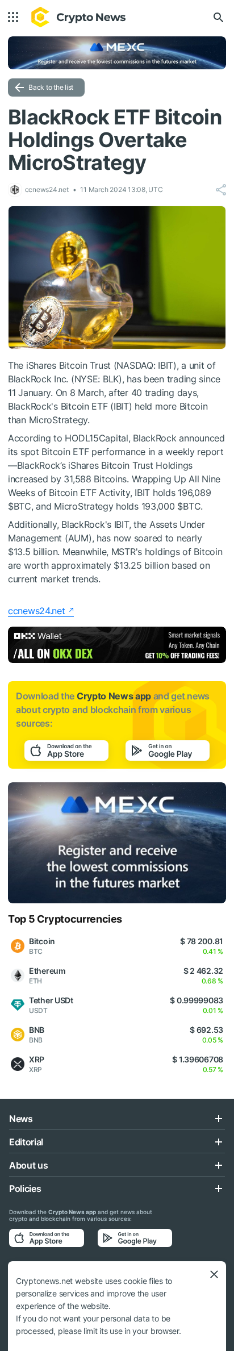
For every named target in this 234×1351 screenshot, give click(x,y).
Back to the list (50, 87)
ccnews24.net (36, 610)
